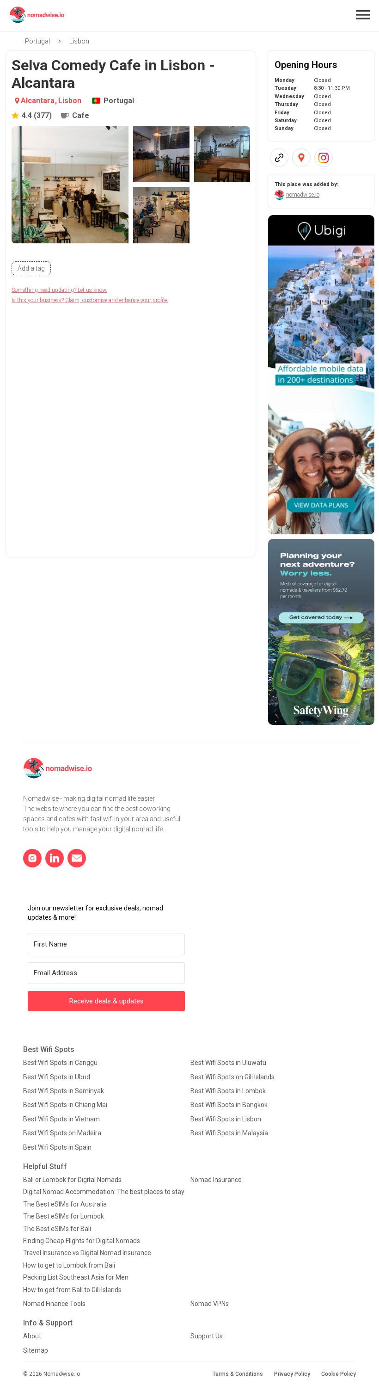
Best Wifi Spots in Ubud (56, 1077)
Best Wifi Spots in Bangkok (229, 1104)
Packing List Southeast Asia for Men (75, 1277)
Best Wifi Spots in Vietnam (61, 1119)
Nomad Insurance (216, 1179)
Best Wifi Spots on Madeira (62, 1133)
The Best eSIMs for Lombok (63, 1216)
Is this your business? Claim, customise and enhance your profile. (90, 300)
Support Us (206, 1336)
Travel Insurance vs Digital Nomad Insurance (87, 1252)
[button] (363, 15)
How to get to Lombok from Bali (69, 1265)
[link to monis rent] (321, 374)
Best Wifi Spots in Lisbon (225, 1119)
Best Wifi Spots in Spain (57, 1147)
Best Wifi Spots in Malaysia (229, 1133)
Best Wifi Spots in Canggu (60, 1062)
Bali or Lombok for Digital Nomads (72, 1179)
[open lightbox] (70, 184)
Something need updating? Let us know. (59, 290)
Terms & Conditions (238, 1374)
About (32, 1336)
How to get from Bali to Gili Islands (72, 1289)
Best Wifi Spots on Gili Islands (232, 1077)
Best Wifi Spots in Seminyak (63, 1091)
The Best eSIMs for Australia (65, 1204)
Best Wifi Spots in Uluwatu (228, 1062)
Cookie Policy (338, 1374)
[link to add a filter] (31, 268)
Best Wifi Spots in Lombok (228, 1091)
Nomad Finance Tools (54, 1303)
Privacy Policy (292, 1374)
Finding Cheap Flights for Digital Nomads (81, 1240)
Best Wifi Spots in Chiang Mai (65, 1104)
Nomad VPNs (209, 1303)
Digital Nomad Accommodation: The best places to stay (103, 1191)
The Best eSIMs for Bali (57, 1228)
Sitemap (35, 1350)
